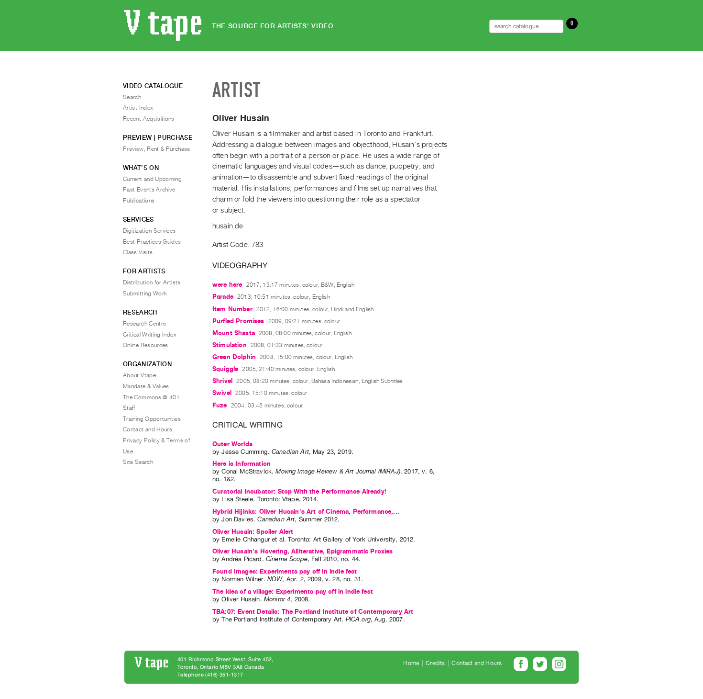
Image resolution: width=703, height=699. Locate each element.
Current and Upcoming (152, 179)
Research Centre (144, 323)
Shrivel (222, 380)
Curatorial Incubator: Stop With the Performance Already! (299, 491)
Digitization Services (149, 230)
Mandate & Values (146, 386)
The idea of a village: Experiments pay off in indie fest (292, 591)
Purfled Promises (238, 321)
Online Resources (145, 345)
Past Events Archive (149, 189)
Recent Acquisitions (149, 118)
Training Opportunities (152, 419)
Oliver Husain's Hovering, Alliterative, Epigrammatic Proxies (302, 551)
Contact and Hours (147, 429)
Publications (138, 200)
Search (132, 97)
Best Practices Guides (152, 241)
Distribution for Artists (152, 282)
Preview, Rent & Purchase (156, 149)
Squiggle (225, 368)
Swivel (221, 392)
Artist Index (138, 107)
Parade (222, 296)
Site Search (138, 462)
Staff (129, 408)
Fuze (219, 405)
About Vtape (139, 375)
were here (227, 284)
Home (411, 663)
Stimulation (229, 345)
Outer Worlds (232, 444)
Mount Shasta (233, 333)
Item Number (232, 309)
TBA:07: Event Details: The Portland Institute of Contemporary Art (312, 611)
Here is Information (241, 463)
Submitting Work (145, 293)
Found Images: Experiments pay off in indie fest (284, 571)
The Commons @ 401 (151, 397)
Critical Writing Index (149, 334)
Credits (435, 663)
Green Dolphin (234, 357)
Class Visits (138, 252)
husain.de (227, 226)
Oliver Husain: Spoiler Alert (252, 531)
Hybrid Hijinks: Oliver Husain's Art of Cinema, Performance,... (305, 511)
